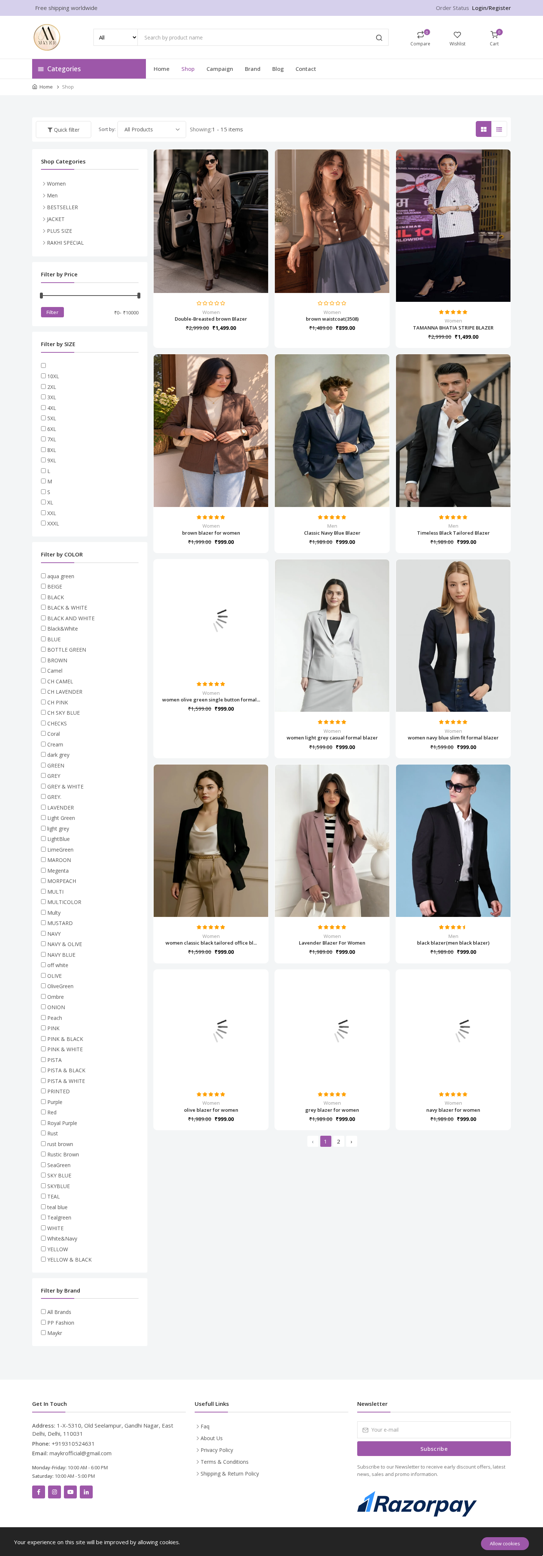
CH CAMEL (60, 681)
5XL (51, 418)
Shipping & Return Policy (230, 1473)
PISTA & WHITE (66, 1080)
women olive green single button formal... (211, 700)
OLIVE (54, 975)
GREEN (55, 765)
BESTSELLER (62, 207)
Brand (252, 68)
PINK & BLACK (65, 1038)
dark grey (58, 754)
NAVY (54, 933)
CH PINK (57, 702)
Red (52, 1112)
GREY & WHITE (65, 786)
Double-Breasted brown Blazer (211, 319)
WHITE (55, 1228)
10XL (53, 376)
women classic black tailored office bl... (211, 943)
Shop (188, 68)
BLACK (55, 597)
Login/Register (491, 7)
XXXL (53, 523)
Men (332, 525)
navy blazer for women (453, 1110)
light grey (58, 828)
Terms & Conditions (225, 1461)
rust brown (60, 1144)
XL (50, 502)
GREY (53, 775)
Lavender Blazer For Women (332, 943)
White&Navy (62, 1238)
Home (162, 68)
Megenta (58, 870)
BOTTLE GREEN (66, 649)
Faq (205, 1426)
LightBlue (58, 838)
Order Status (452, 7)
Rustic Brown (63, 1154)
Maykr (54, 1332)
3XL (51, 397)
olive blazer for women (211, 1110)
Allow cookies (505, 1543)
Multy (54, 912)
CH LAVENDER (64, 691)
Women (211, 312)
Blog (278, 68)
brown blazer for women (211, 533)
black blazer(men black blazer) (453, 943)
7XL (51, 439)
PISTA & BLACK (66, 1070)
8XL (51, 449)
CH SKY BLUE (63, 712)
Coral (53, 733)
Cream (55, 744)
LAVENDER (60, 807)
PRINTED (58, 1091)
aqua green (60, 576)
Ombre (55, 996)
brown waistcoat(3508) (332, 319)
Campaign (219, 68)
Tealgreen (59, 1217)
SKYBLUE (58, 1186)
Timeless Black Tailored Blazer (453, 533)
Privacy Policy (217, 1449)
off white (57, 965)
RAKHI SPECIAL (65, 242)
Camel (54, 670)
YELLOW (57, 1249)
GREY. (54, 796)
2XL (51, 386)
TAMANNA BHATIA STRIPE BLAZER (453, 328)
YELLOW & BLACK (69, 1259)
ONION (56, 1007)
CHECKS (57, 723)
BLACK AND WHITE (71, 618)
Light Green (61, 817)
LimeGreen (60, 849)
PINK (53, 1028)
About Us (212, 1438)
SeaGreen (59, 1165)
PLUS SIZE (59, 230)
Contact (306, 68)
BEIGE (54, 586)
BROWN (57, 660)
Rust (52, 1133)
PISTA (54, 1059)
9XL (51, 460)
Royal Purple (62, 1123)
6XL (51, 428)
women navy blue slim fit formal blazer (453, 738)
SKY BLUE (59, 1175)
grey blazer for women (332, 1110)
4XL (51, 407)
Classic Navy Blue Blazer (332, 533)
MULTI (55, 891)
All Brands (59, 1311)
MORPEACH (61, 880)
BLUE (54, 639)
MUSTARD (60, 923)
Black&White (62, 628)
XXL (51, 513)
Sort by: (107, 129)
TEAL (53, 1196)
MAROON (59, 859)
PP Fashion (60, 1322)
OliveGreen (60, 986)
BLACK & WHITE (67, 607)
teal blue (57, 1207)
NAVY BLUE (61, 954)
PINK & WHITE (65, 1049)
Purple (54, 1101)
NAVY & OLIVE (64, 944)
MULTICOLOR (64, 901)
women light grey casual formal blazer (332, 738)
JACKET (56, 218)
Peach (54, 1017)
